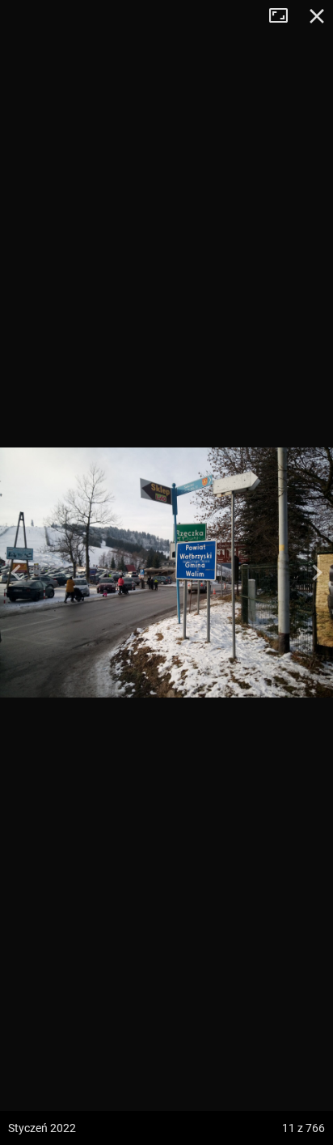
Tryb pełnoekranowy (284, 16)
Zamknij (317, 16)
